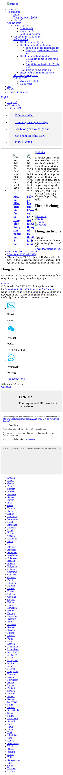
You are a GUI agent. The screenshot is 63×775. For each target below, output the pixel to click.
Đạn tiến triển (26, 28)
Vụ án (16, 14)
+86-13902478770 (16, 378)
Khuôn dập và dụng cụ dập (31, 122)
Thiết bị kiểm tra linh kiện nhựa (35, 56)
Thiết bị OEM (20, 78)
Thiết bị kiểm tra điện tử (31, 42)
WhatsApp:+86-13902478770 (21, 254)
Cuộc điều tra (7, 283)
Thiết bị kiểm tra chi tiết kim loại (35, 45)
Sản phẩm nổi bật (13, 289)
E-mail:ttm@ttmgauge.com (48, 249)
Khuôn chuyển (27, 31)
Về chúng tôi (13, 11)
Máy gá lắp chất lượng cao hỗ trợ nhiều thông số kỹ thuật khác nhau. (30, 220)
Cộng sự (17, 20)
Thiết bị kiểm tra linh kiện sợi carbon (37, 72)
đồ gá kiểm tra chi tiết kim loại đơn (42, 47)
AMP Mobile (48, 289)
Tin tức (10, 89)
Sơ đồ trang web (32, 289)
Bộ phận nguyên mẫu (30, 34)
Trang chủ (12, 9)
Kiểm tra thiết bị (21, 39)
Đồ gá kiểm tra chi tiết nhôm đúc (35, 70)
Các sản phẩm (14, 23)
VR (9, 86)
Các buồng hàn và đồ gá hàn (27, 36)
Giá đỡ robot (26, 83)
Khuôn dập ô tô (21, 25)
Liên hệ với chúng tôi (17, 92)
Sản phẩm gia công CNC (25, 75)
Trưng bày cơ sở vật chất (25, 17)
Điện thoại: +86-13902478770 (22, 251)
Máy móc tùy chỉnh (29, 81)
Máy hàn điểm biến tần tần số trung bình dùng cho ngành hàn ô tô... (17, 220)
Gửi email (6, 386)
